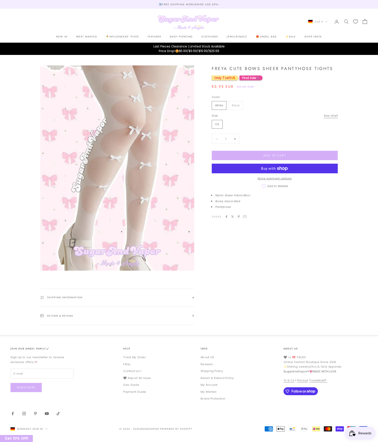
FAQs (126, 364)
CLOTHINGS (209, 36)
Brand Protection (213, 398)
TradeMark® (318, 380)
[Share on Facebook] (226, 216)
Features (154, 36)
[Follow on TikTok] (58, 413)
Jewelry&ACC (237, 36)
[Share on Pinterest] (238, 216)
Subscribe (26, 387)
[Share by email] (245, 216)
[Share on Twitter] (232, 216)
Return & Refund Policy (217, 378)
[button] (16, 438)
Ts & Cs (289, 380)
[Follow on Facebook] (12, 413)
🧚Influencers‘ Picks (122, 36)
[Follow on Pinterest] (35, 413)
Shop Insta (313, 36)
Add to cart (274, 155)
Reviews (207, 364)
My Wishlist (208, 392)
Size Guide (131, 385)
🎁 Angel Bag (266, 36)
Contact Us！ (132, 371)
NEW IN (61, 36)
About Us (291, 348)
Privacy (302, 380)
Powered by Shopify (176, 429)
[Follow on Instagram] (24, 413)
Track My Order (134, 357)
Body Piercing (181, 36)
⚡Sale (290, 36)
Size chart (331, 116)
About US (207, 357)
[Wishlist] (355, 21)
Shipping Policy (212, 371)
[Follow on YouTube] (47, 413)
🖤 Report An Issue (137, 378)
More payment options (275, 178)
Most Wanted (86, 36)
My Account (209, 385)
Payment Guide (134, 392)
